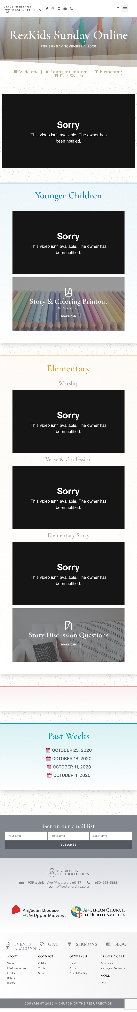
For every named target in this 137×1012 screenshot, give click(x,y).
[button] (124, 8)
